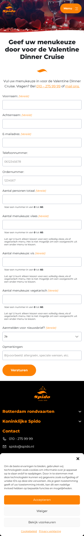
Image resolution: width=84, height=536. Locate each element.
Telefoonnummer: (15, 153)
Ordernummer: (13, 172)
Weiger (42, 511)
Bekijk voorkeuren (42, 522)
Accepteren (42, 500)
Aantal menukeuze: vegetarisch (30, 290)
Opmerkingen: (12, 347)
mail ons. (72, 86)
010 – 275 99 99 (48, 86)
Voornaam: (15, 96)
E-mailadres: (16, 134)
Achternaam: (17, 115)
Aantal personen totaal (24, 191)
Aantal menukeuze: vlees (25, 216)
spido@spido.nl (21, 446)
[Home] (8, 8)
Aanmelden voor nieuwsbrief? (29, 328)
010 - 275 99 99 (21, 439)
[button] (78, 458)
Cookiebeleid (29, 531)
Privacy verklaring (50, 531)
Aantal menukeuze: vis (23, 253)
